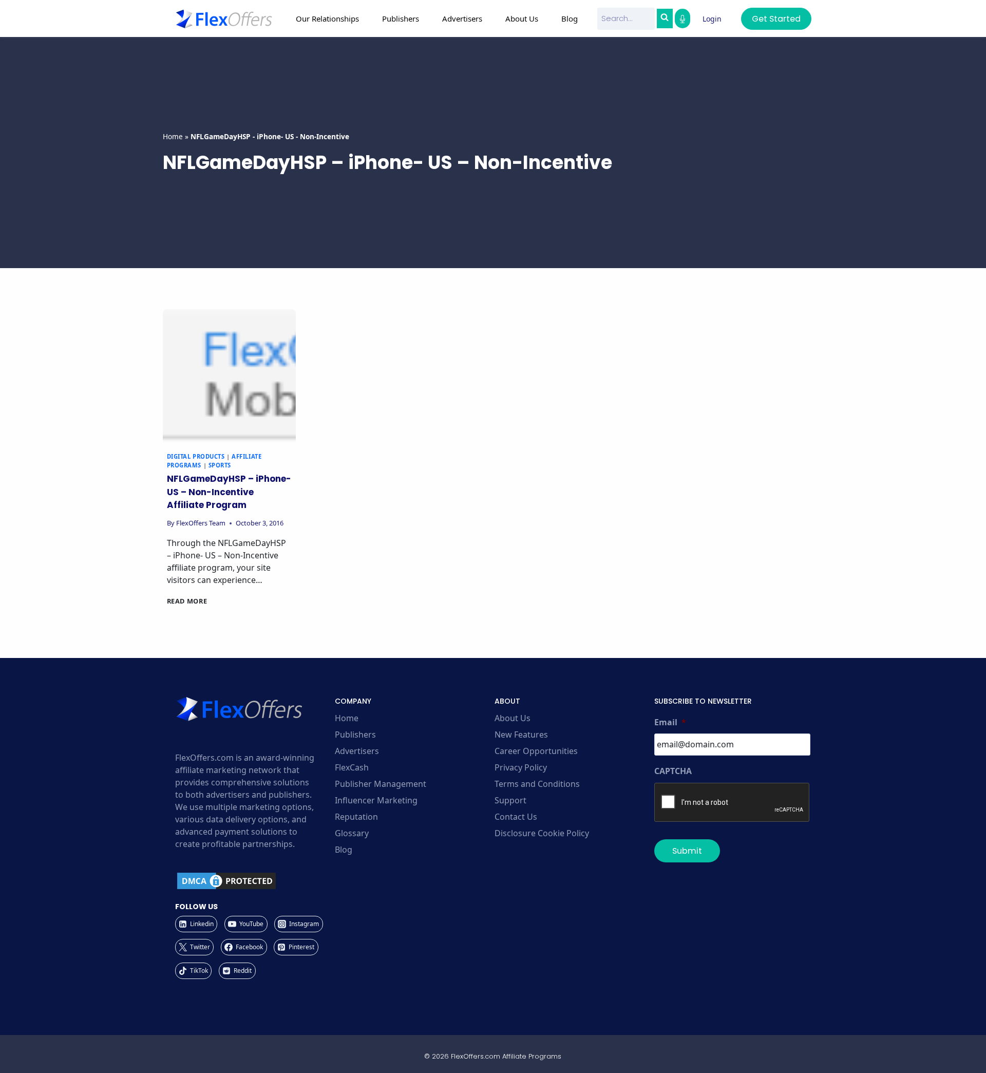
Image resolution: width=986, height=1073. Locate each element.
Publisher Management (380, 783)
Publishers (355, 734)
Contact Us (516, 816)
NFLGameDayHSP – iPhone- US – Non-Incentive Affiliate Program (229, 492)
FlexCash (352, 767)
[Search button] (664, 18)
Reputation (356, 816)
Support (510, 800)
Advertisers (357, 751)
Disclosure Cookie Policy (542, 833)
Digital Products (196, 456)
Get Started (776, 19)
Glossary (352, 833)
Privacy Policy (521, 767)
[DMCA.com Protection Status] (253, 881)
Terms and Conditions (537, 783)
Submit (687, 851)
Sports (219, 465)
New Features (521, 734)
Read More (187, 601)
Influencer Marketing (376, 800)
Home (173, 136)
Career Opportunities (536, 751)
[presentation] (229, 375)
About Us (512, 718)
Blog (569, 18)
